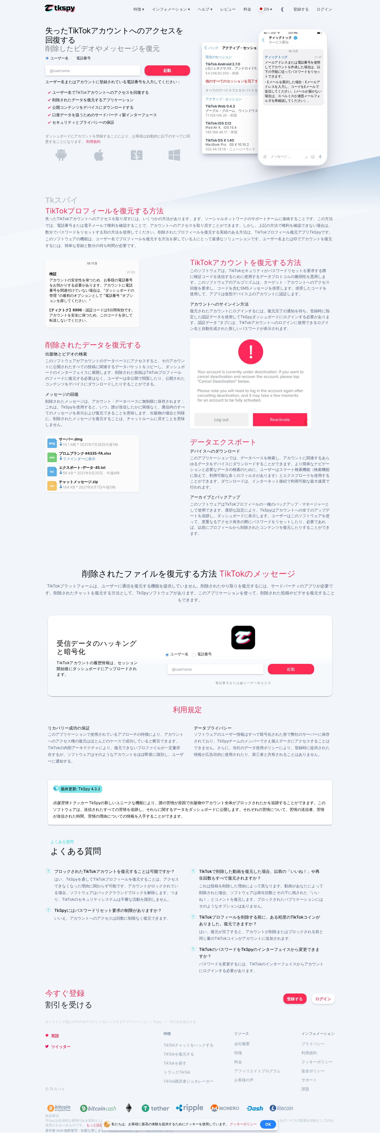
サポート (309, 1079)
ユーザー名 (59, 58)
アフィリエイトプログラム (257, 1070)
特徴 (238, 1052)
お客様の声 (244, 1079)
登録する (295, 998)
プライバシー (313, 1043)
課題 (305, 1088)
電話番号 (83, 58)
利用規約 (93, 141)
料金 (238, 1061)
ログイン (323, 998)
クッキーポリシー (316, 1061)
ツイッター (61, 1046)
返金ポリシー (313, 1070)
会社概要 (242, 1043)
